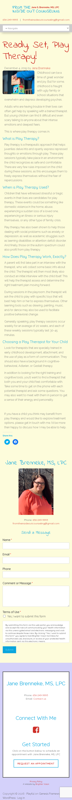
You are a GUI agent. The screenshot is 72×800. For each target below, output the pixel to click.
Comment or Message (18, 583)
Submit (9, 649)
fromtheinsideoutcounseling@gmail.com (46, 19)
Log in (21, 797)
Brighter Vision (42, 784)
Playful (30, 793)
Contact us (39, 698)
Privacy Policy (36, 781)
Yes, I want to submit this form (26, 616)
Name (7, 540)
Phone (7, 569)
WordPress (9, 797)
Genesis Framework (50, 793)
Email (7, 554)
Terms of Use (12, 612)
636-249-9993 (10, 19)
